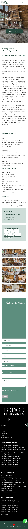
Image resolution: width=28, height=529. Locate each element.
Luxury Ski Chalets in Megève (10, 456)
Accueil (5, 11)
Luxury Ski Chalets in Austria (9, 464)
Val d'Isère (21, 62)
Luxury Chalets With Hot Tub (10, 484)
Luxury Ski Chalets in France (9, 445)
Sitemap (19, 526)
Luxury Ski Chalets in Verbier (9, 460)
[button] (22, 2)
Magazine (4, 430)
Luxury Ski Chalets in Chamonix (10, 455)
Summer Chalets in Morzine (9, 507)
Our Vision (4, 433)
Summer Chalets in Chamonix (10, 502)
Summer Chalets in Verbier (9, 509)
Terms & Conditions (11, 526)
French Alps (7, 51)
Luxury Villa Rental (6, 490)
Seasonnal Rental (6, 488)
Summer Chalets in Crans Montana (11, 504)
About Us (4, 432)
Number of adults (8, 365)
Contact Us (4, 435)
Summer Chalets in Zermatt (9, 511)
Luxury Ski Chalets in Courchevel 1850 (12, 447)
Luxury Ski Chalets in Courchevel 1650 (12, 453)
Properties (11, 11)
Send (5, 396)
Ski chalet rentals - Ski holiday (13, 55)
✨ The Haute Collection (8, 492)
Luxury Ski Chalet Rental (8, 477)
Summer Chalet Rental (8, 500)
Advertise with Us (6, 437)
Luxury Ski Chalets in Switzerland (11, 458)
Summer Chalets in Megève (9, 505)
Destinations (5, 428)
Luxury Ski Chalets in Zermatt (10, 462)
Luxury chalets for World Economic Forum (14, 486)
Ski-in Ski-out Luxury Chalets (10, 481)
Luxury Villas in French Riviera (10, 466)
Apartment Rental (6, 475)
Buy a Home (4, 514)
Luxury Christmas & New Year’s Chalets (13, 479)
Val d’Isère (16, 51)
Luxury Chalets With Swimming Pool (12, 482)
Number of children (8, 373)
